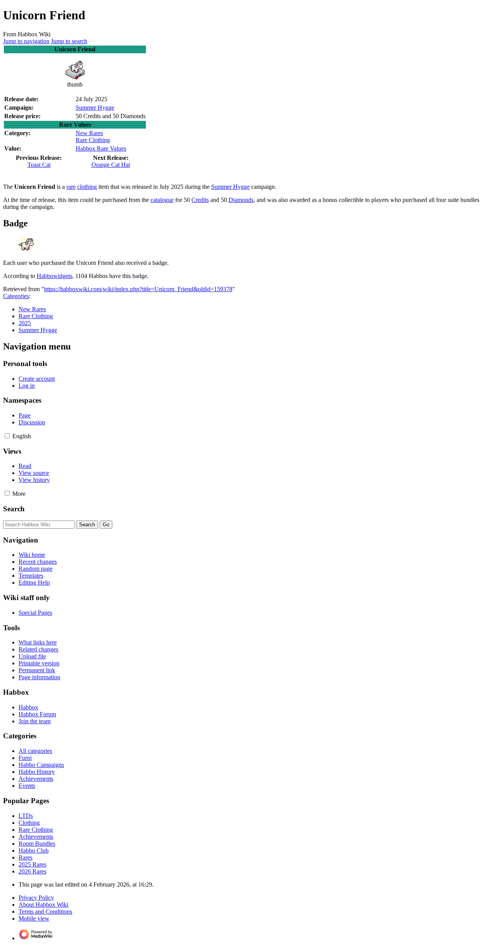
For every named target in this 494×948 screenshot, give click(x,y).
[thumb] (75, 77)
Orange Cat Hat (110, 164)
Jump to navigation (26, 41)
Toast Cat (39, 164)
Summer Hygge (95, 107)
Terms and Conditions (45, 911)
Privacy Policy (36, 897)
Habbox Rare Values (101, 148)
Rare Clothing (93, 140)
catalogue (162, 200)
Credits (200, 200)
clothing (87, 186)
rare (71, 186)
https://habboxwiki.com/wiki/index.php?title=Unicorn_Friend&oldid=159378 (138, 289)
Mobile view (34, 918)
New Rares (89, 133)
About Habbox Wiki (43, 904)
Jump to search (69, 41)
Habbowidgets (54, 276)
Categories (16, 296)
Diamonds (241, 200)
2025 (25, 323)
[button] (7, 435)
